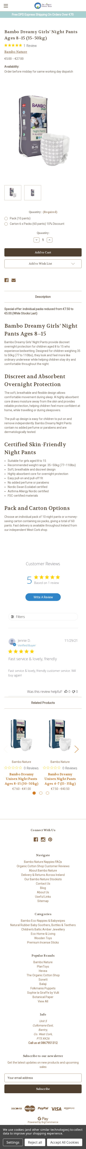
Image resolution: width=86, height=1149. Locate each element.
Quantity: (43, 212)
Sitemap (43, 901)
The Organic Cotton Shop (43, 975)
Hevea (43, 971)
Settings (12, 1142)
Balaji (43, 984)
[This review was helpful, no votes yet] (65, 691)
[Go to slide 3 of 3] (47, 793)
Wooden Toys (43, 938)
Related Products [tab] (43, 703)
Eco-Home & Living (43, 933)
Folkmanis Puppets (43, 988)
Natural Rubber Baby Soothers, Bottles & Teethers (43, 925)
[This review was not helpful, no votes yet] (73, 691)
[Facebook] (6, 280)
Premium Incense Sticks (43, 942)
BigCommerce (50, 1122)
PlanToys (43, 966)
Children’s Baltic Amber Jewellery (43, 929)
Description (43, 297)
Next (76, 749)
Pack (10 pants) (20, 218)
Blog (43, 888)
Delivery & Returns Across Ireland (43, 875)
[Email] (13, 280)
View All (43, 1001)
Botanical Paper (43, 997)
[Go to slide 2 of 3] (40, 793)
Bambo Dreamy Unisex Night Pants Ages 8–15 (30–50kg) (21, 779)
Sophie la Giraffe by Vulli (43, 992)
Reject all (35, 1142)
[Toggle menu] (5, 5)
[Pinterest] (50, 839)
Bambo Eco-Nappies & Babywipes (43, 920)
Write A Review (43, 597)
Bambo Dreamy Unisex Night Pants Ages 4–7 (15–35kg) (60, 779)
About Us (43, 892)
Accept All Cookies (64, 1142)
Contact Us (43, 883)
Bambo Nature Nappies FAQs (43, 861)
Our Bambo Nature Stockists (43, 879)
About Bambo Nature (43, 870)
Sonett (43, 979)
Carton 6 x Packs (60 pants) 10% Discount (37, 223)
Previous (5, 749)
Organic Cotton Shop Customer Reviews (43, 866)
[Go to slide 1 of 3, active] (34, 793)
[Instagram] (43, 839)
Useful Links (43, 896)
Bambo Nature (43, 962)
